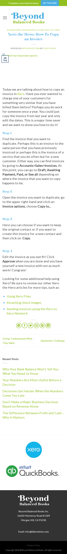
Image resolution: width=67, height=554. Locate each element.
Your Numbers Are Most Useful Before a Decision (31, 382)
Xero (57, 30)
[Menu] (4, 17)
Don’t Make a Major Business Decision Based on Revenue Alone (30, 404)
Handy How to (45, 30)
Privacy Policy (33, 545)
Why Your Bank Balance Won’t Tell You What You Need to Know (30, 371)
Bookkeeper (14, 30)
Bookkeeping (29, 30)
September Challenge (53, 340)
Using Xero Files (19, 296)
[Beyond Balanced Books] (28, 18)
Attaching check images (24, 302)
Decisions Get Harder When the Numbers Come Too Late (32, 393)
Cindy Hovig (49, 48)
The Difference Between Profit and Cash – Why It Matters (33, 415)
